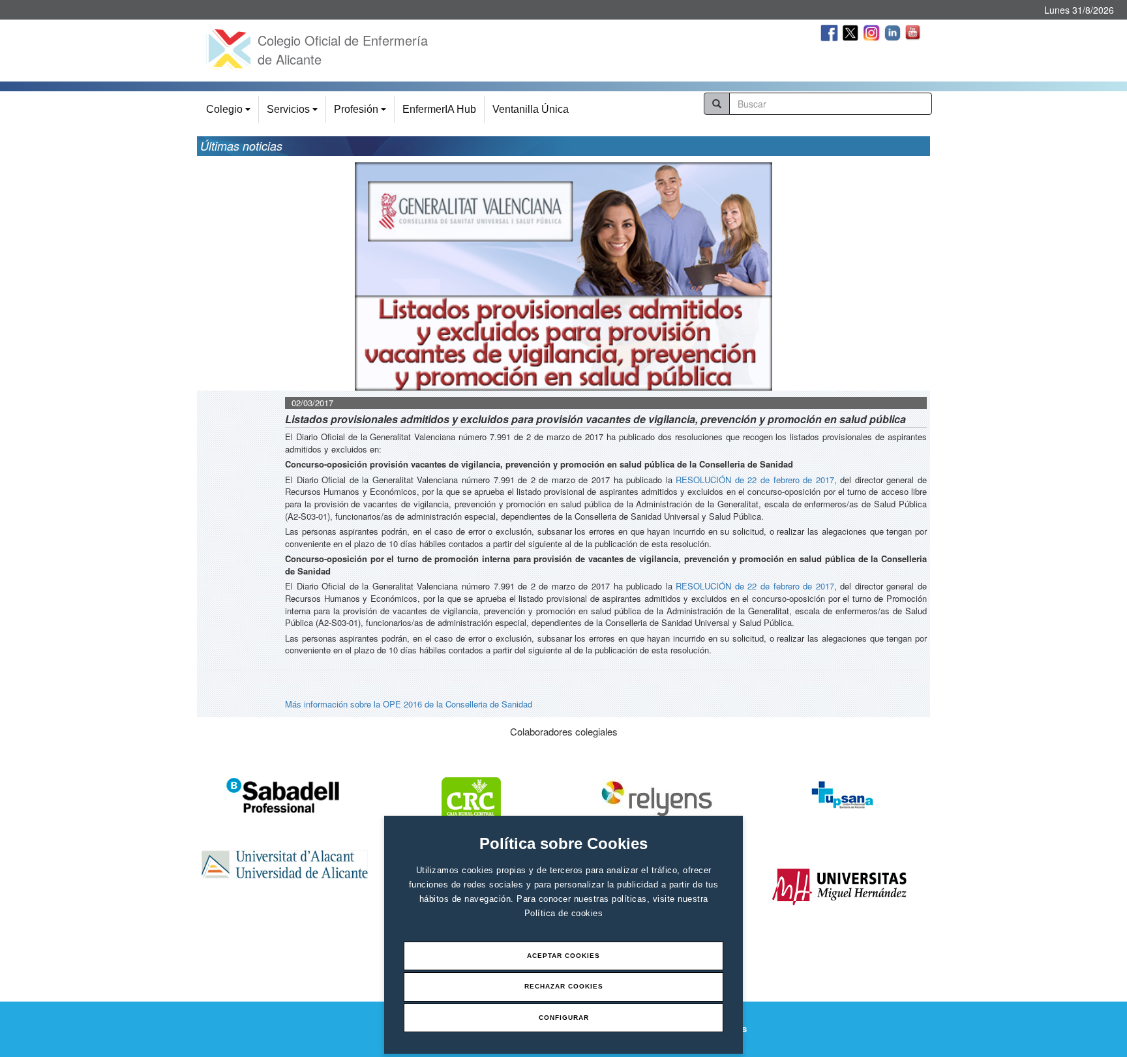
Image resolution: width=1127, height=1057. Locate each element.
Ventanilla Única (530, 109)
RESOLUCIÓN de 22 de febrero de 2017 (755, 479)
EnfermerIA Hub (439, 109)
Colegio (230, 113)
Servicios (294, 113)
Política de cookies (563, 913)
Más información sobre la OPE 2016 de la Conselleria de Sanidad (408, 704)
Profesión (362, 113)
